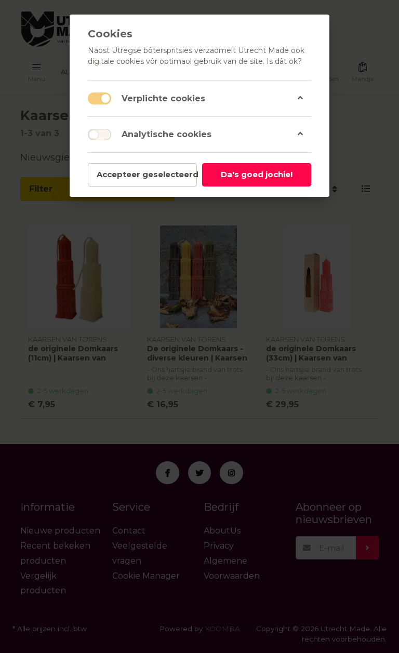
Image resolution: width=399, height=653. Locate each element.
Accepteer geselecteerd (147, 174)
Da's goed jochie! (256, 174)
